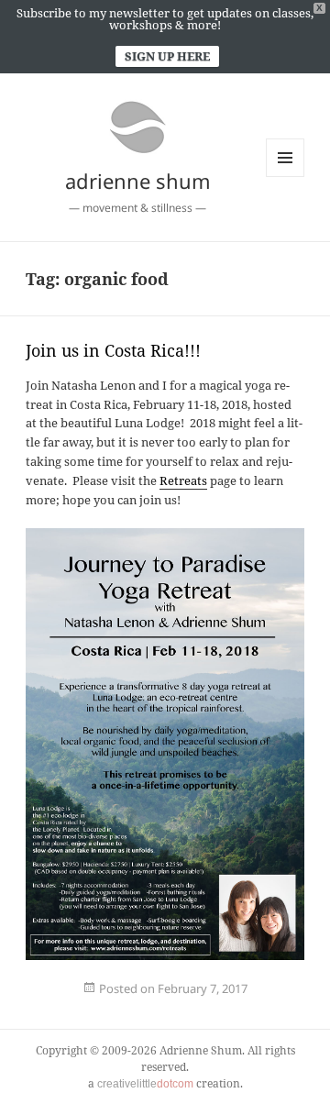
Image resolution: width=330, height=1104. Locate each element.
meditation (231, 1000)
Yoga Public (106, 1014)
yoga (50, 1000)
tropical (79, 1014)
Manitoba (219, 1000)
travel (71, 1014)
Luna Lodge (209, 1000)
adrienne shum (138, 180)
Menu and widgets (285, 176)
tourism (47, 1014)
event (44, 1000)
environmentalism (143, 1000)
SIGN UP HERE (167, 56)
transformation (60, 1014)
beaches (88, 1000)
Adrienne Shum (77, 1000)
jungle (170, 1000)
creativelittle (145, 1083)
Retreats (183, 480)
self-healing (36, 1014)
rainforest (282, 1000)
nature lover (257, 1000)
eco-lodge (116, 1000)
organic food (270, 1000)
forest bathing (159, 1000)
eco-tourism (127, 1000)
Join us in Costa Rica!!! (113, 350)
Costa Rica (105, 1000)
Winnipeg (89, 1014)
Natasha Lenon (243, 1000)
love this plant (196, 1000)
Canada (96, 1000)
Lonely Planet (181, 1000)
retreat (292, 1000)
